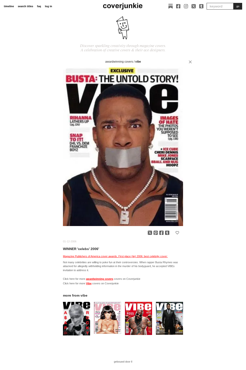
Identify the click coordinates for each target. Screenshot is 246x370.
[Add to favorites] (177, 233)
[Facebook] (178, 6)
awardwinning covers (119, 61)
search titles (25, 6)
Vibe (138, 61)
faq (39, 6)
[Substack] (170, 6)
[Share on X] (150, 232)
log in (48, 6)
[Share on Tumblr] (167, 232)
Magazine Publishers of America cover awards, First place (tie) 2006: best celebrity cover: (115, 256)
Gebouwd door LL (123, 361)
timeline (9, 6)
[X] (193, 6)
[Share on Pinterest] (155, 232)
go (237, 6)
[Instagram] (186, 6)
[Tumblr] (201, 6)
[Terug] (190, 62)
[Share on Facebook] (161, 232)
